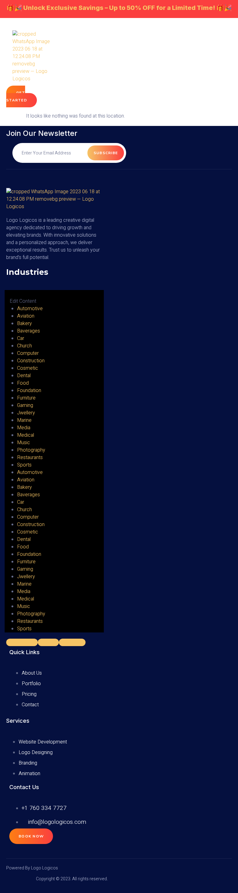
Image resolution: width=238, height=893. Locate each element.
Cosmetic (27, 368)
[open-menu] (177, 86)
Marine (24, 420)
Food (23, 383)
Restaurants (30, 457)
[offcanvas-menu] (7, 286)
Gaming (25, 405)
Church (24, 346)
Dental (24, 375)
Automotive (30, 308)
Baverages (28, 331)
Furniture (26, 398)
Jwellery (26, 413)
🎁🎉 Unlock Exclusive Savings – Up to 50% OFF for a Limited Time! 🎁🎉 (119, 7)
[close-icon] (9, 294)
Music (23, 442)
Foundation (29, 390)
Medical (25, 435)
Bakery (24, 323)
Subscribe (106, 152)
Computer (28, 353)
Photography (31, 450)
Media (23, 427)
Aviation (25, 316)
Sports (24, 465)
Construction (31, 360)
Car (20, 338)
